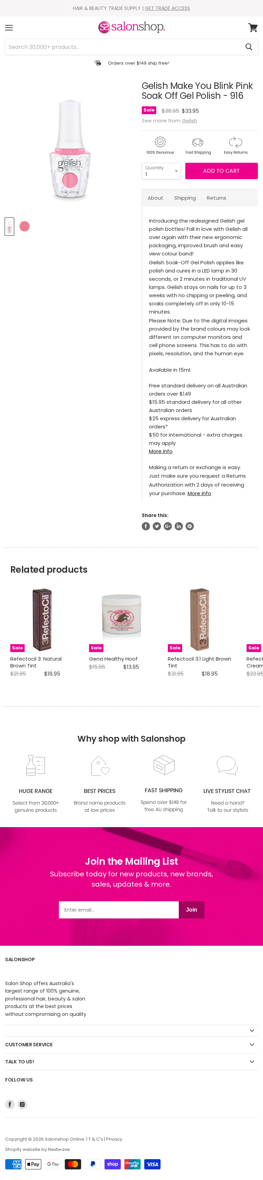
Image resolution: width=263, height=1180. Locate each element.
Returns (216, 197)
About (155, 197)
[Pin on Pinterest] (190, 526)
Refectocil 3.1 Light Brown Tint (199, 662)
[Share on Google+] (168, 526)
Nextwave (59, 1149)
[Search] (249, 47)
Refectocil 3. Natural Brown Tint (36, 662)
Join (191, 910)
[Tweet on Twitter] (157, 526)
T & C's (95, 1139)
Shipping (185, 197)
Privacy (114, 1139)
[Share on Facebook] (146, 526)
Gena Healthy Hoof (113, 658)
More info (161, 451)
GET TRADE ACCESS (167, 8)
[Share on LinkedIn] (179, 526)
